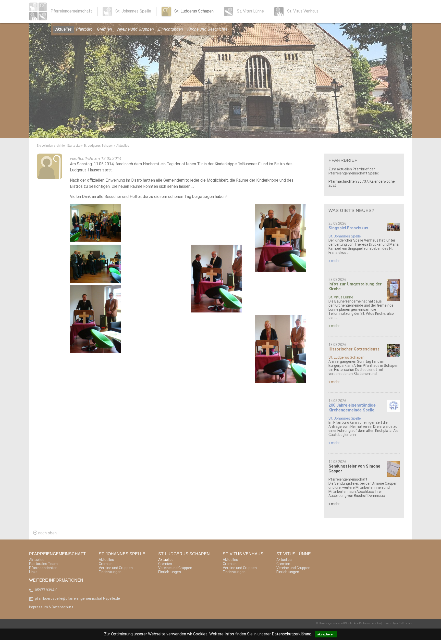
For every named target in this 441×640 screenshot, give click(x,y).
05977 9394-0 (46, 590)
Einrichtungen (170, 29)
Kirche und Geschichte (207, 29)
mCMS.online (404, 623)
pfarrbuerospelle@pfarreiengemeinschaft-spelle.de (77, 598)
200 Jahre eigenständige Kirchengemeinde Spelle (352, 407)
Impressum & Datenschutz (51, 607)
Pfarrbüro (84, 29)
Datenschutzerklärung (291, 634)
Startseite (73, 145)
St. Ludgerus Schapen (98, 145)
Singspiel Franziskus (348, 227)
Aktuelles (63, 29)
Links (33, 572)
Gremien (104, 29)
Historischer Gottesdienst (353, 349)
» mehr (334, 261)
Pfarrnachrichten (43, 568)
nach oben (47, 533)
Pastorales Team (43, 564)
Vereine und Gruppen (135, 29)
